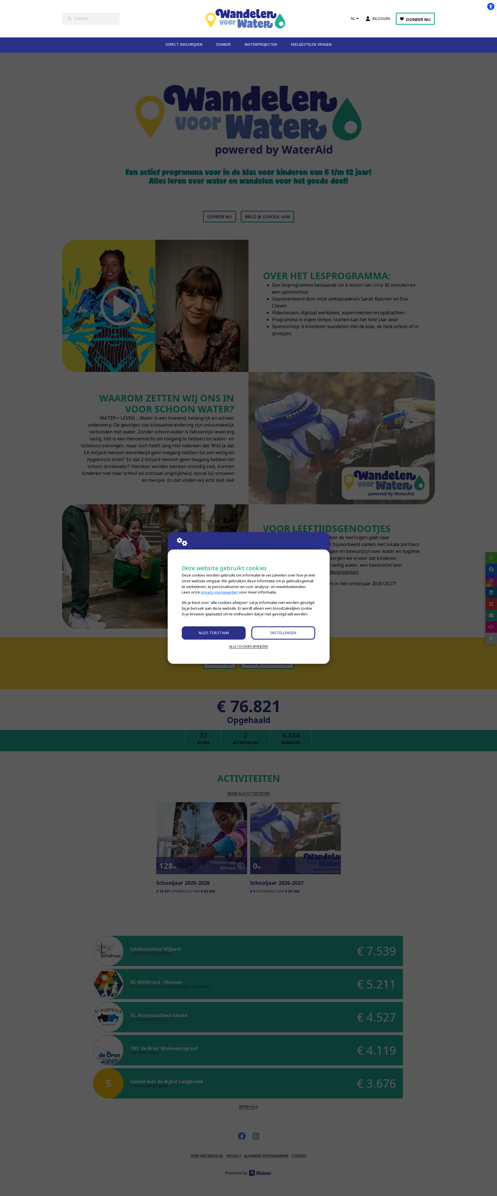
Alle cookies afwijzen (248, 646)
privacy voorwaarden (219, 592)
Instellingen (283, 632)
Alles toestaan (213, 632)
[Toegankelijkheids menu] (490, 6)
